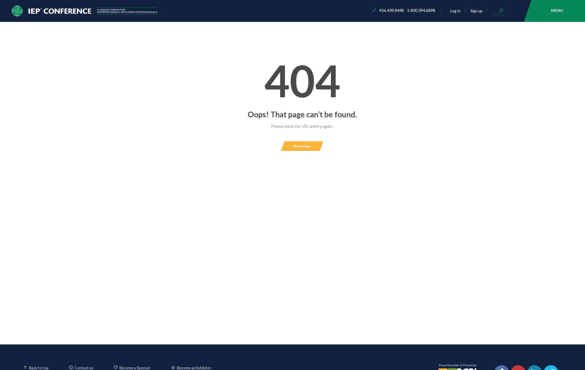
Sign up (476, 10)
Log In (455, 10)
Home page (302, 146)
